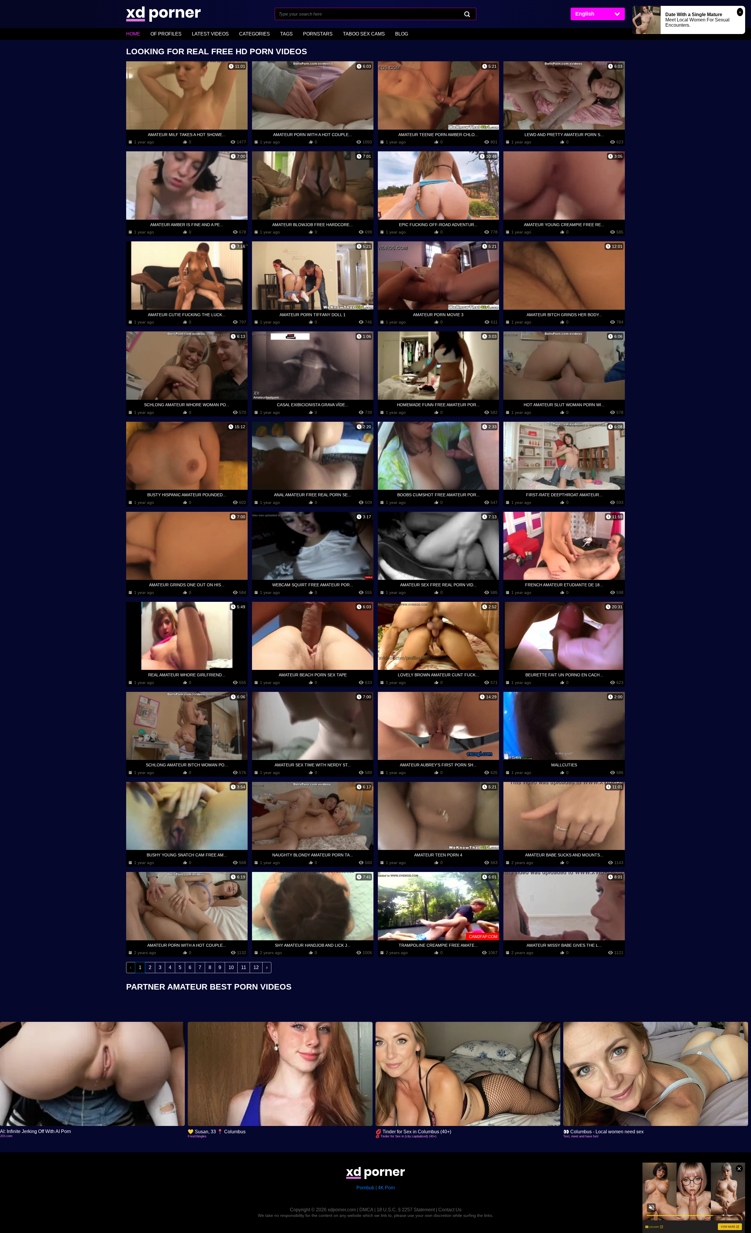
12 (256, 967)
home (133, 33)
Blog (401, 33)
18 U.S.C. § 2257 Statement (406, 1209)
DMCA (366, 1209)
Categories (254, 33)
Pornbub (365, 1187)
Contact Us (449, 1209)
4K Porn (386, 1187)
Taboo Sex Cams (364, 33)
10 (231, 967)
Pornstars (318, 33)
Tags (286, 33)
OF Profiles (166, 33)
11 (243, 967)
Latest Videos (210, 33)
